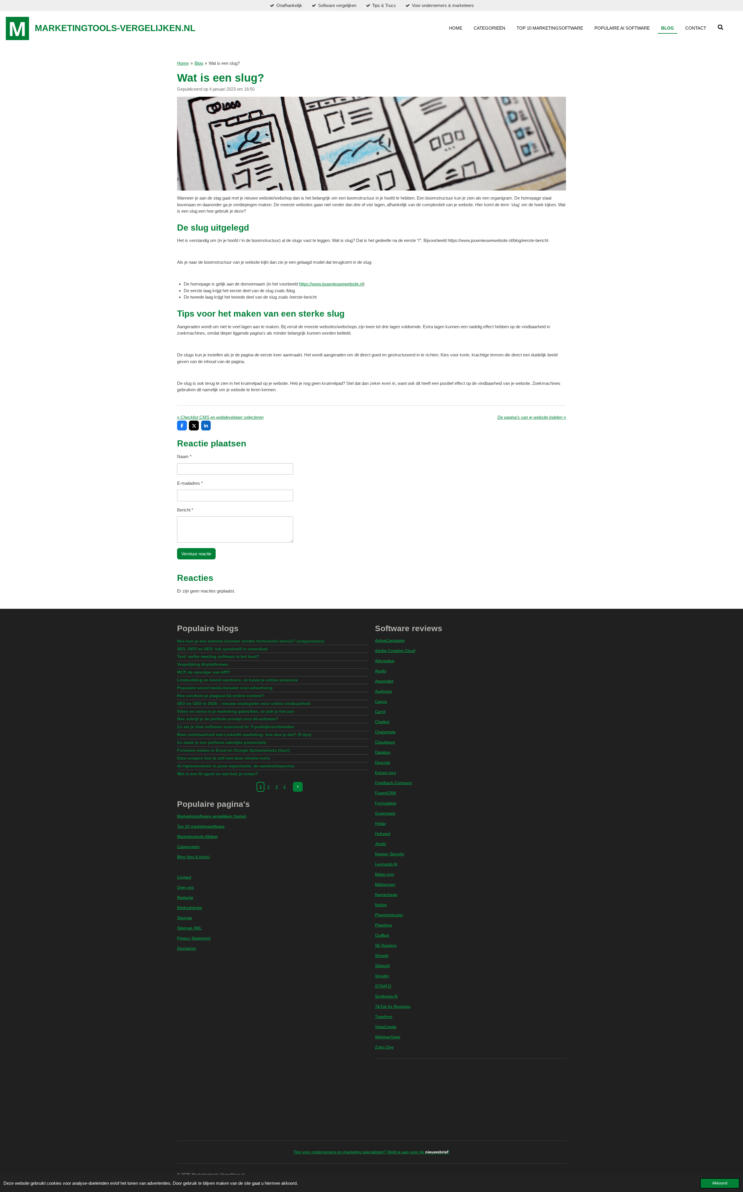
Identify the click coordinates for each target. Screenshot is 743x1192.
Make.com (384, 874)
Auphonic (383, 691)
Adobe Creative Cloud (395, 650)
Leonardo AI (386, 864)
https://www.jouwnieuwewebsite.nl (331, 283)
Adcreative (384, 660)
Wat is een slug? (224, 63)
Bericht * (185, 509)
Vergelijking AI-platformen (202, 664)
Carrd (380, 711)
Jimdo (380, 843)
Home (183, 63)
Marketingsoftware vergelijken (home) (211, 816)
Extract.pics (385, 772)
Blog (198, 63)
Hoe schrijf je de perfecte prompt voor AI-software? (227, 719)
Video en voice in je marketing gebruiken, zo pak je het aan (235, 711)
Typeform (383, 1016)
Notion (381, 904)
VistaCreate (385, 1026)
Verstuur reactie (196, 553)
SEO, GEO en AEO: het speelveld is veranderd (222, 649)
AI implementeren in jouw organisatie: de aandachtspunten (236, 766)
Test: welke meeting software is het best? (218, 656)
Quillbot (382, 935)
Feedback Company (393, 782)
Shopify (382, 955)
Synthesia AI (386, 996)
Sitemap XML (189, 928)
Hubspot (382, 833)
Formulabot (385, 803)
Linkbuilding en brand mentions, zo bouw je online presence (237, 680)
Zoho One (384, 1047)
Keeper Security (389, 854)
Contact (184, 877)
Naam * (184, 456)
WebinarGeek (387, 1037)
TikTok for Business (392, 1006)
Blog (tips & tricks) (193, 856)
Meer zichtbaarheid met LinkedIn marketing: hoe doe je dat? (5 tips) (244, 734)
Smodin (382, 976)
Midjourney (385, 884)
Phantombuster (389, 915)
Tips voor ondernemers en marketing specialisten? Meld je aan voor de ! (371, 1152)
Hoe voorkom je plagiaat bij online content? (220, 695)
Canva (381, 701)
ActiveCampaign (390, 640)
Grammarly (385, 813)
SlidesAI (382, 965)
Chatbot (382, 721)
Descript (382, 762)
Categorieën (188, 846)
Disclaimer (186, 948)
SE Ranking (385, 945)
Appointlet (384, 681)
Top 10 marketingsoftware (201, 826)
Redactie (185, 897)
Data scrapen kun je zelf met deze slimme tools (223, 758)
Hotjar (380, 823)
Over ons (185, 887)
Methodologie (189, 907)
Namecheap (386, 894)
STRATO (383, 986)
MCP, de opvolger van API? (203, 672)
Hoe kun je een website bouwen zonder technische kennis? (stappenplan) (250, 641)
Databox (382, 752)
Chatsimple (385, 732)
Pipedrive (383, 925)
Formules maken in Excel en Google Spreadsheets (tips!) (233, 750)
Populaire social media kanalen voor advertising (225, 687)
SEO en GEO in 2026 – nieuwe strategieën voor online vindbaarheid (244, 703)
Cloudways (385, 742)
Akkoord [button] (719, 1183)
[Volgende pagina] (298, 787)
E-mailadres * (190, 483)
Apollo (380, 671)
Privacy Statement (193, 938)
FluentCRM (385, 793)
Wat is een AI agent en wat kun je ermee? (217, 773)
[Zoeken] (720, 27)
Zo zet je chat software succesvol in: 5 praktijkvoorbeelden (235, 726)
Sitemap (184, 917)
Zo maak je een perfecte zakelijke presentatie (221, 742)
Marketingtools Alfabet (197, 836)
